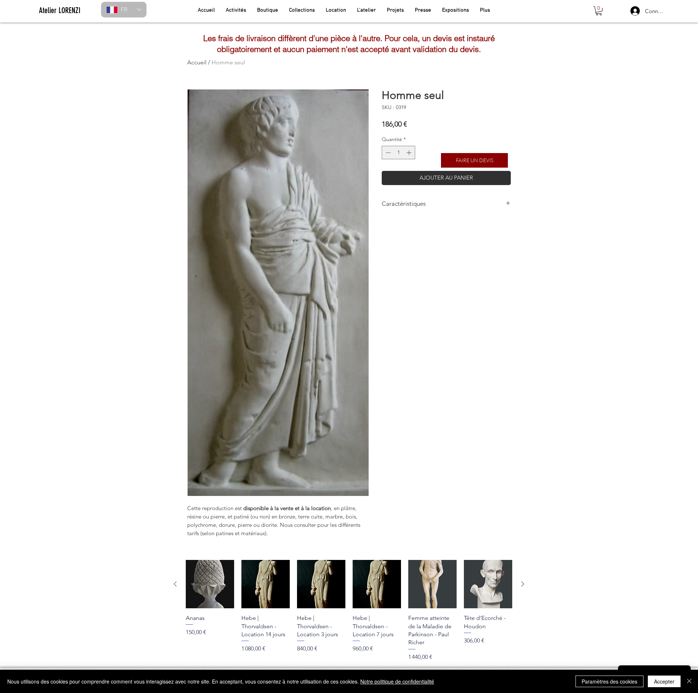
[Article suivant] (522, 584)
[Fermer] (689, 681)
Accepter (664, 681)
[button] (598, 10)
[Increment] (409, 152)
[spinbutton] (398, 152)
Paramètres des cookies (609, 681)
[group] (349, 610)
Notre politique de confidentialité (397, 681)
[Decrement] (387, 152)
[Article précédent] (175, 584)
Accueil (196, 62)
